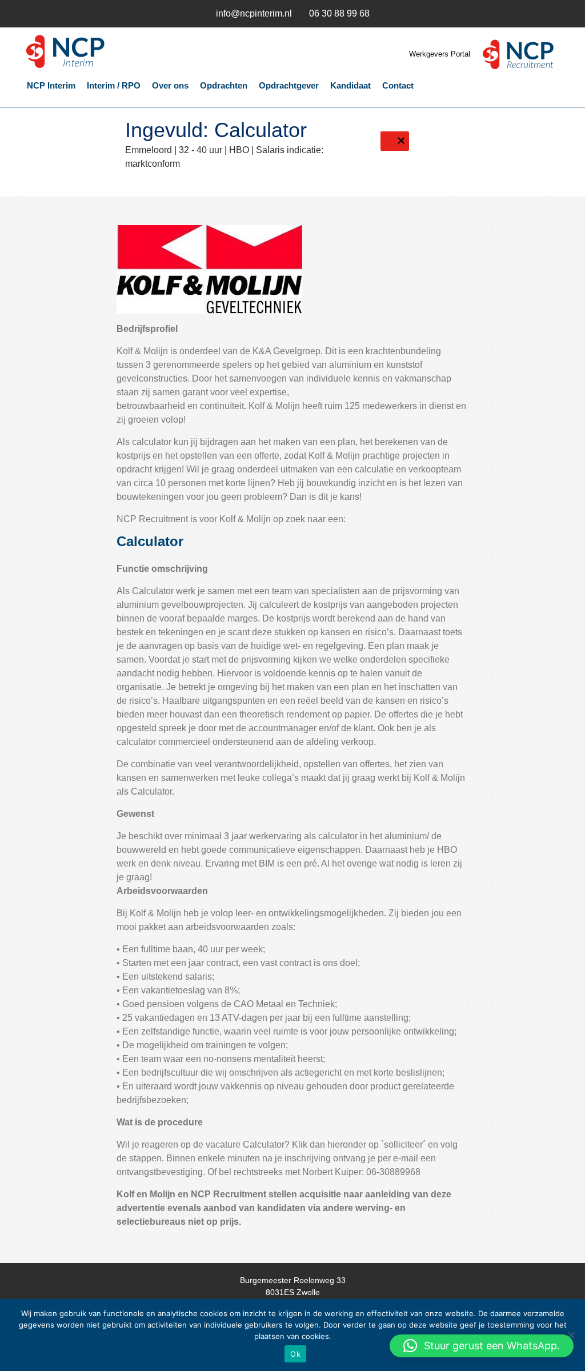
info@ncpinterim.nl (254, 13)
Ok (295, 1353)
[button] (482, 1345)
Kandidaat (350, 85)
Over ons (170, 85)
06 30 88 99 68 (339, 13)
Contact (398, 85)
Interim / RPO (114, 85)
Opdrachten (223, 85)
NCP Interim (98, 51)
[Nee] (570, 1335)
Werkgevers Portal (440, 54)
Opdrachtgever (289, 85)
